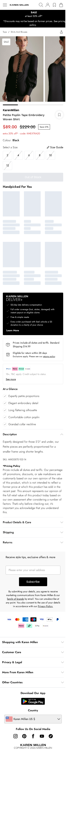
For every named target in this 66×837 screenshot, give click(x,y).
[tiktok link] (51, 736)
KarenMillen (11, 110)
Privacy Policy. (45, 606)
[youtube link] (42, 736)
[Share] (61, 32)
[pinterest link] (24, 736)
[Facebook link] (33, 736)
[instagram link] (15, 736)
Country (33, 710)
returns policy (49, 356)
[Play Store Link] (33, 701)
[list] (33, 14)
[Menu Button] (5, 5)
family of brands (15, 599)
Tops (5, 31)
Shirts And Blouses (19, 31)
